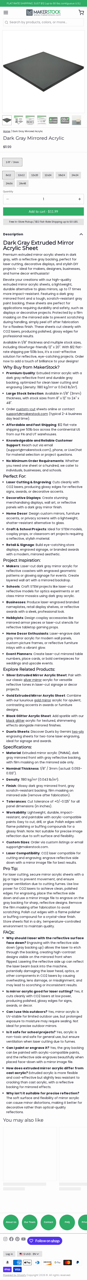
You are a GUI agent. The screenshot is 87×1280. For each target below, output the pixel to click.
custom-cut (25, 409)
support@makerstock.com (27, 414)
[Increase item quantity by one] (79, 199)
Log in (9, 1254)
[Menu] (7, 12)
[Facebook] (11, 1241)
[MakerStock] (43, 12)
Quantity (8, 191)
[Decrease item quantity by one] (7, 199)
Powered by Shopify (14, 1275)
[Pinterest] (17, 1241)
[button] (43, 211)
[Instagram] (5, 1241)
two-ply (78, 731)
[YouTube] (23, 1241)
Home (6, 131)
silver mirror (33, 680)
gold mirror (42, 700)
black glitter (15, 720)
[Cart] (79, 12)
